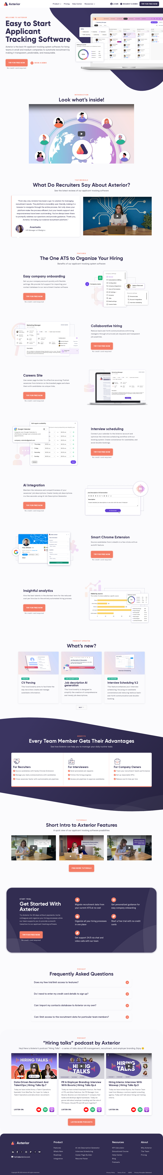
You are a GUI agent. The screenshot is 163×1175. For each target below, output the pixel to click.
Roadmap (57, 1155)
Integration (58, 1158)
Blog (114, 1158)
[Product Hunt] (30, 1152)
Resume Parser (81, 1158)
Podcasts (116, 1162)
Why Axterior (146, 1148)
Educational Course (120, 1151)
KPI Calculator (118, 1148)
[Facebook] (17, 1152)
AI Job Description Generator (87, 1148)
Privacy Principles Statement (143, 1172)
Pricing (144, 1155)
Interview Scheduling (84, 1151)
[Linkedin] (12, 1152)
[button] (57, 4)
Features (57, 1148)
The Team (145, 1151)
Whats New (58, 1151)
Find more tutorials (81, 868)
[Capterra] (35, 1152)
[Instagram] (26, 1152)
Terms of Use (122, 1172)
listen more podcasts (81, 1122)
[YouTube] (21, 1152)
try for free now (149, 4)
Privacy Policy (110, 1172)
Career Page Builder (83, 1155)
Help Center (117, 1155)
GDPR (130, 1172)
